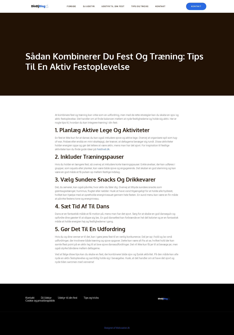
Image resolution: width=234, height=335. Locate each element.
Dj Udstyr (89, 6)
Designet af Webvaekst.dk (117, 328)
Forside (71, 6)
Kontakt (160, 6)
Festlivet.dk (103, 149)
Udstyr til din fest (113, 6)
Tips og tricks (139, 6)
